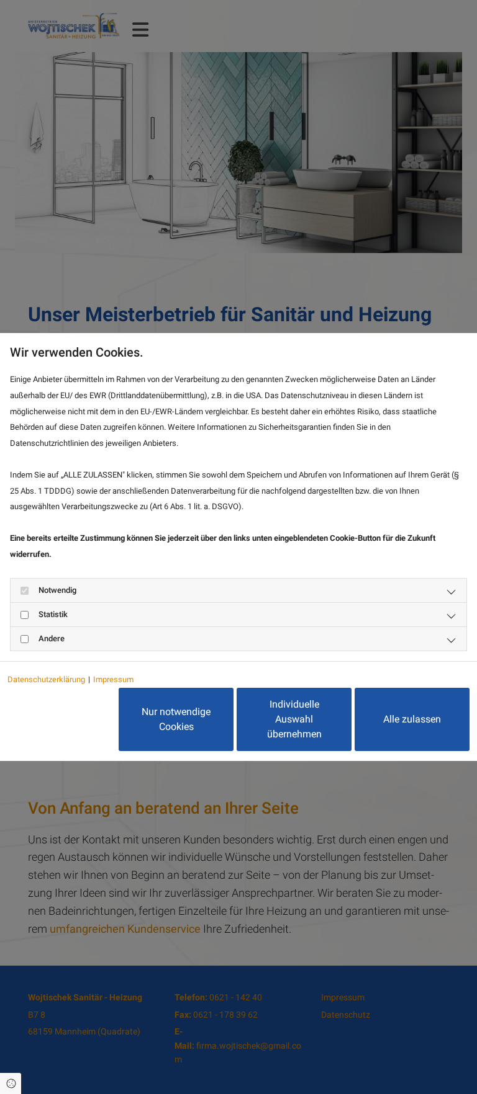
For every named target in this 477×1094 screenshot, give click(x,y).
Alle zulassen (412, 719)
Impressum (113, 679)
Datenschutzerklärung (46, 679)
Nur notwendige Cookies (176, 719)
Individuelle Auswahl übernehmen (294, 719)
